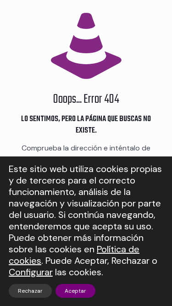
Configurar (31, 272)
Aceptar (75, 291)
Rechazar (30, 291)
